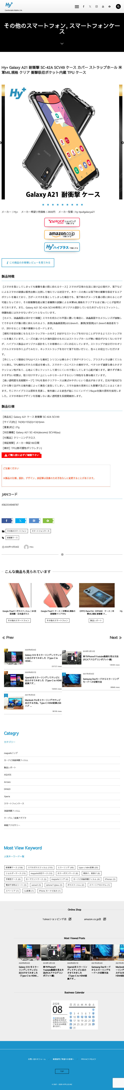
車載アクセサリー (12, 825)
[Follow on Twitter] (90, 6)
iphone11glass (54, 885)
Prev (10, 637)
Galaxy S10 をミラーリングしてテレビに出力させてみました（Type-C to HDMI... (43, 657)
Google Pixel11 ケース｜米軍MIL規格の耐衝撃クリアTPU (58, 612)
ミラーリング (66, 867)
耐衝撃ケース (12, 537)
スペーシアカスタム (99, 885)
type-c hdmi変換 (88, 867)
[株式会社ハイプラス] (9, 5)
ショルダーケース (16, 873)
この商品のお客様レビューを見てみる (30, 262)
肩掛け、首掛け (91, 873)
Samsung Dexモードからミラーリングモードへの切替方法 (101, 680)
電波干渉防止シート (16, 885)
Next (122, 142)
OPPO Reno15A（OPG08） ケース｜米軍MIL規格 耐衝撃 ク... (97, 612)
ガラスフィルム (75, 885)
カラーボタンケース (67, 873)
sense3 (36, 885)
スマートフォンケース (40, 531)
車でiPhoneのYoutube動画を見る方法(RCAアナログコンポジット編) (100, 658)
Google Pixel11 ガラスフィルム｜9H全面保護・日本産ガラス (19, 612)
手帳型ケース (13, 879)
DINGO (7, 789)
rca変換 (29, 891)
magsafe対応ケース (41, 873)
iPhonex (110, 879)
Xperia (7, 796)
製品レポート (96, 620)
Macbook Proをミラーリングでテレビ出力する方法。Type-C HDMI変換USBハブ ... (43, 703)
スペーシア (12, 891)
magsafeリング (11, 753)
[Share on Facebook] (83, 6)
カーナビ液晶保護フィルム (16, 760)
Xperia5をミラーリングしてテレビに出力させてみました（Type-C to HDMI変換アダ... (43, 680)
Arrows (7, 782)
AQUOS (7, 774)
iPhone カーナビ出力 (50, 891)
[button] (118, 6)
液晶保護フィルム (12, 810)
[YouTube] (103, 6)
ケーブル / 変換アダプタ (15, 818)
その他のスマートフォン (16, 531)
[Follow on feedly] (109, 6)
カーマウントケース (36, 879)
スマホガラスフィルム (40, 867)
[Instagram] (96, 6)
